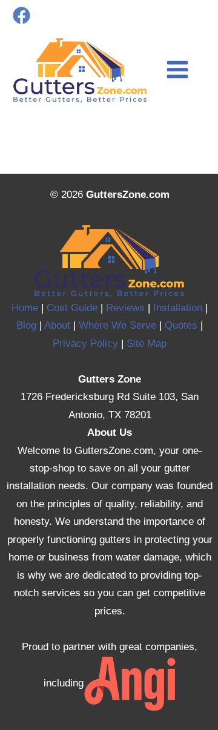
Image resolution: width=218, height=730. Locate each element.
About (57, 325)
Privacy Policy (85, 343)
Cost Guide (72, 307)
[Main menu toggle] (177, 70)
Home (25, 307)
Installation (177, 307)
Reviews (125, 307)
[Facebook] (21, 15)
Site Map (147, 343)
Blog (26, 325)
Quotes (181, 325)
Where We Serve (117, 325)
